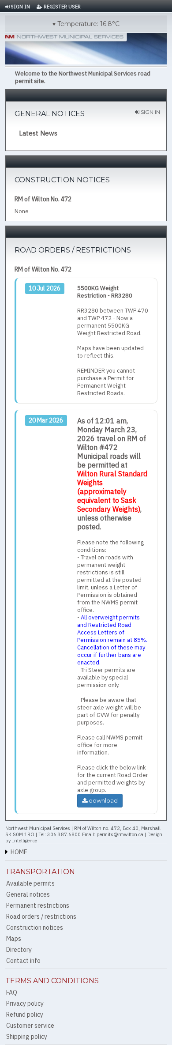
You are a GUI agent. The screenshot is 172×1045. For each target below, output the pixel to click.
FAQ (11, 992)
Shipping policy (26, 1037)
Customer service (30, 1026)
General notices (28, 894)
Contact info (23, 961)
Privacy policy (25, 1003)
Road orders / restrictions (41, 917)
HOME (19, 852)
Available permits (30, 883)
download (102, 800)
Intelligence (24, 841)
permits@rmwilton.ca (120, 834)
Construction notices (34, 928)
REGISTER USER (61, 7)
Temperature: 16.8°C (88, 24)
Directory (19, 950)
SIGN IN (19, 7)
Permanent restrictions (37, 905)
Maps (13, 939)
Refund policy (24, 1015)
